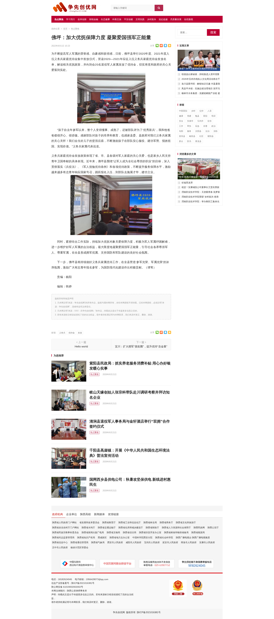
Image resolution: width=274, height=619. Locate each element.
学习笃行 (70, 19)
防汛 (189, 141)
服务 (189, 131)
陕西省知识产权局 (86, 537)
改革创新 (82, 19)
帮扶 (189, 126)
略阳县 (192, 136)
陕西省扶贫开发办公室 (150, 532)
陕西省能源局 (198, 532)
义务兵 (62, 333)
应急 (197, 126)
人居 (209, 111)
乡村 (193, 111)
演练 (215, 131)
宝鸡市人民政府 (152, 542)
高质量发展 (175, 19)
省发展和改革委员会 (89, 522)
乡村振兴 (151, 19)
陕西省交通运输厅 (107, 527)
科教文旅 (116, 19)
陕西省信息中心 (60, 542)
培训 (213, 116)
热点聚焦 (59, 19)
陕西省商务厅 (166, 522)
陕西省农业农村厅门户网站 (65, 527)
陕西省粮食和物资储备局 (176, 532)
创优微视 (188, 19)
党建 (189, 116)
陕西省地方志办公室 (120, 537)
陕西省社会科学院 (164, 537)
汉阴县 (198, 131)
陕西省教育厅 (109, 522)
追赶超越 (163, 19)
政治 (213, 126)
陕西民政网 (199, 527)
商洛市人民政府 (188, 542)
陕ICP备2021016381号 (82, 583)
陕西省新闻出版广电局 (93, 532)
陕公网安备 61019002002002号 (67, 587)
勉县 (197, 116)
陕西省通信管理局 (79, 542)
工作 (181, 126)
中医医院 (183, 111)
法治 (207, 131)
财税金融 (93, 19)
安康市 (190, 121)
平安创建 (128, 19)
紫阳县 (210, 136)
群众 (181, 141)
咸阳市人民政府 (133, 542)
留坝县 (182, 136)
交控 (201, 111)
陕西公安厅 (213, 527)
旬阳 (181, 131)
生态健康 (105, 19)
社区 (201, 136)
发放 (80, 333)
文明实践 (140, 19)
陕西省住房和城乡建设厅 (130, 527)
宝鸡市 (200, 121)
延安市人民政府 (170, 542)
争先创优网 (119, 612)
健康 (181, 116)
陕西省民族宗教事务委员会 (65, 532)
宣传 (209, 121)
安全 (181, 121)
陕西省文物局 (113, 532)
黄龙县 (198, 141)
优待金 (71, 333)
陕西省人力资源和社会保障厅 (176, 527)
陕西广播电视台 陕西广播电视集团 (193, 537)
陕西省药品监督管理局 (63, 537)
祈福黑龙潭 (187, 182)
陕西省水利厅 (88, 527)
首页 (65, 29)
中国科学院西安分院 (142, 537)
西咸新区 (102, 537)
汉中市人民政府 (60, 547)
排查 (205, 126)
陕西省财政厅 (152, 527)
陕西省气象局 (97, 542)
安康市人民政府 (207, 542)
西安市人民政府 (115, 542)
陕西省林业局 (150, 522)
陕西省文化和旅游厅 (186, 522)
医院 (205, 116)
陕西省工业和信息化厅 (129, 522)
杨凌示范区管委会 (79, 547)
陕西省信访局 (129, 532)
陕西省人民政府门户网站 (64, 522)
